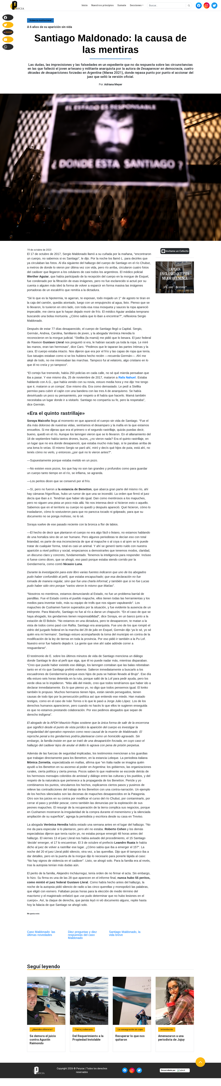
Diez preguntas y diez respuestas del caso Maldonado (82, 935)
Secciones (136, 5)
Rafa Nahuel (127, 377)
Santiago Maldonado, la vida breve (124, 933)
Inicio (85, 5)
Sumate (121, 5)
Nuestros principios (102, 5)
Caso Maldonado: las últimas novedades (41, 933)
